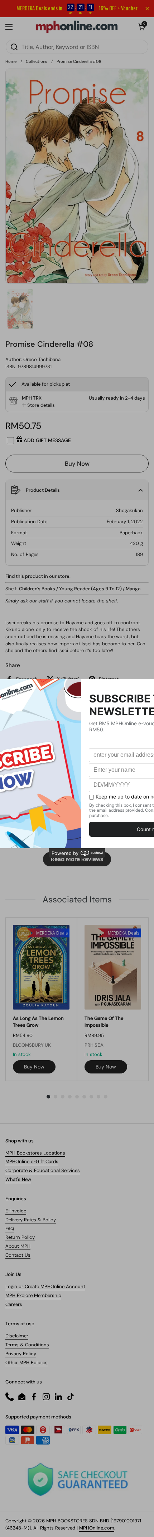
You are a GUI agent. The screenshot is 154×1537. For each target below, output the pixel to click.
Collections (36, 61)
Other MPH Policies (26, 1363)
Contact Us (17, 1255)
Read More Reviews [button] (77, 859)
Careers (13, 1304)
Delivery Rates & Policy (30, 1220)
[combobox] (77, 47)
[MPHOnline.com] (77, 27)
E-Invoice (15, 1211)
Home (10, 61)
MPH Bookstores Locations (35, 1153)
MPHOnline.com (96, 1528)
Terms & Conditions (27, 1345)
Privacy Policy (20, 1354)
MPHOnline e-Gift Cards (31, 1161)
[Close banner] (147, 8)
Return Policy (20, 1237)
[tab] (38, 405)
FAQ (9, 1229)
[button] (141, 27)
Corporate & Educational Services (42, 1170)
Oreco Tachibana (42, 359)
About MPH (17, 1246)
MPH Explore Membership (33, 1295)
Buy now (34, 1066)
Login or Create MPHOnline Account (45, 1286)
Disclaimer (16, 1336)
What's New (18, 1179)
